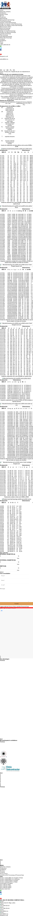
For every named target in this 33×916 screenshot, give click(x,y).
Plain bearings (4, 35)
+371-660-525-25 (4, 905)
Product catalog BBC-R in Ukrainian (10, 879)
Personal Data (25, 606)
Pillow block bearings (6, 37)
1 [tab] (0, 656)
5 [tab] (0, 780)
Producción (7, 71)
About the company (5, 11)
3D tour (2, 15)
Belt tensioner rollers (5, 26)
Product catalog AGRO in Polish (8, 882)
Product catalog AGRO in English (9, 880)
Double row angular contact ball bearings (11, 25)
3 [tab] (0, 777)
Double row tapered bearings (8, 32)
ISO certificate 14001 (5, 886)
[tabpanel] (16, 743)
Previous (2, 660)
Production (3, 17)
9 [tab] (0, 785)
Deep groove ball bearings (7, 20)
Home (1, 10)
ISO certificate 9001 (5, 884)
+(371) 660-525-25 (5, 44)
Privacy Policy (12, 606)
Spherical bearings (5, 28)
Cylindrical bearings (5, 33)
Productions (3, 868)
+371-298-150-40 (4, 908)
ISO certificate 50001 (5, 887)
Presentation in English (6, 883)
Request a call (4, 56)
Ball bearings (3, 18)
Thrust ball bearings (5, 21)
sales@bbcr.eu (4, 911)
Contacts (2, 39)
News (1, 42)
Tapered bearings (5, 29)
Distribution (3, 13)
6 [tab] (0, 781)
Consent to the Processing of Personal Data (12, 875)
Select (1, 572)
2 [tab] (0, 657)
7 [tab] (0, 782)
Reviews (2, 871)
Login (1, 43)
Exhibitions (3, 40)
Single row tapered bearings (7, 31)
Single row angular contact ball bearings (11, 24)
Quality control (4, 14)
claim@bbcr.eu (4, 914)
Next (1, 739)
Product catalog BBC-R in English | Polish (11, 878)
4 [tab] (0, 778)
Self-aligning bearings (6, 36)
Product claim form (5, 889)
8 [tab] (0, 784)
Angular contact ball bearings (8, 22)
